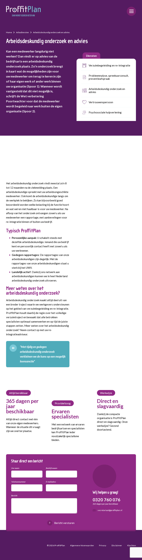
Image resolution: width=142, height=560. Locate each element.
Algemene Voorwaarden (82, 545)
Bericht (14, 495)
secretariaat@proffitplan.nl (109, 510)
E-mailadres (51, 481)
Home (9, 32)
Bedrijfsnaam (51, 468)
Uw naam (15, 468)
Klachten (131, 545)
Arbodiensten (22, 32)
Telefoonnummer (18, 481)
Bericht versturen (64, 522)
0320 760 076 (106, 499)
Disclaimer (117, 545)
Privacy (102, 545)
